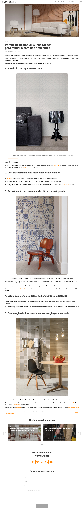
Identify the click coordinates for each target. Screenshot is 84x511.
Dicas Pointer (7, 41)
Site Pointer (71, 1)
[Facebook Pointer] (55, 1)
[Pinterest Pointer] (61, 1)
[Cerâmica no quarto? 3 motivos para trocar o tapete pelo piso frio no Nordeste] (60, 432)
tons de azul (42, 289)
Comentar (42, 506)
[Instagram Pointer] (58, 1)
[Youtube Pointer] (64, 1)
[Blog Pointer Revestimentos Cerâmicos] (9, 2)
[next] (79, 433)
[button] (33, 462)
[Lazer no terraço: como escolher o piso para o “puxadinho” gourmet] (26, 432)
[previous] (5, 433)
